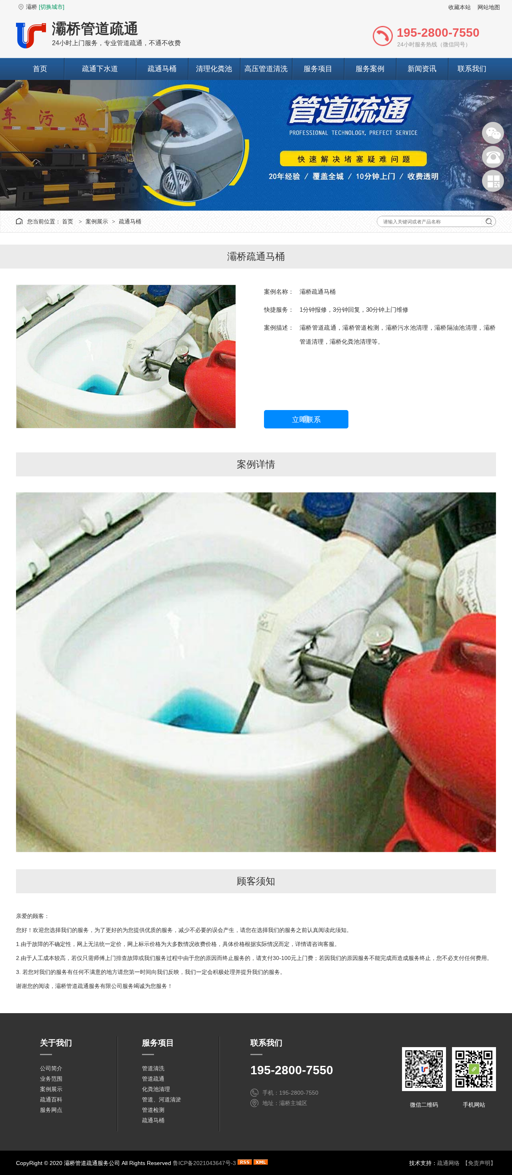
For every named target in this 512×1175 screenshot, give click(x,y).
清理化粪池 (214, 69)
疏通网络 (448, 1163)
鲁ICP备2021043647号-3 (204, 1163)
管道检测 (153, 1110)
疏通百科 (51, 1099)
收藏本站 (459, 7)
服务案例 (370, 69)
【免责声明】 (479, 1163)
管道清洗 (153, 1068)
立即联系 (306, 420)
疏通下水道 (100, 69)
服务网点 (51, 1110)
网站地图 (489, 7)
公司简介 (51, 1068)
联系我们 (472, 69)
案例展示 (97, 221)
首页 (40, 69)
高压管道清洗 (266, 69)
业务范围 (51, 1078)
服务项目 (318, 69)
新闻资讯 (422, 69)
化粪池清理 (156, 1089)
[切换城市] (51, 7)
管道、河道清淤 (161, 1099)
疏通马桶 (162, 69)
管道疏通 (153, 1078)
